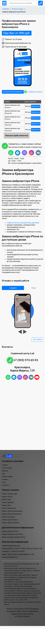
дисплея (35, 223)
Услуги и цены (17, 9)
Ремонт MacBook (8, 502)
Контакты (5, 485)
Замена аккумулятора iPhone (12, 534)
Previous (20, 332)
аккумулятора (25, 223)
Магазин (5, 471)
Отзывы (5, 479)
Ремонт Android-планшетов (11, 514)
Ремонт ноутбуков (8, 517)
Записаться (36, 106)
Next (25, 332)
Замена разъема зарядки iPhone (13, 537)
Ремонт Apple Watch (9, 508)
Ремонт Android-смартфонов (12, 511)
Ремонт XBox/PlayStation (11, 523)
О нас (4, 482)
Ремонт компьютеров (10, 520)
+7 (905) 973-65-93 (34, 92)
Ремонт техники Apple (10, 494)
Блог (3, 474)
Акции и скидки (7, 476)
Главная (5, 9)
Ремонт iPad (6, 499)
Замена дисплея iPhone (10, 531)
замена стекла (13, 223)
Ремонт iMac (6, 505)
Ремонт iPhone (7, 497)
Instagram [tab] (12, 288)
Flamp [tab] (33, 288)
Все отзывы (37, 339)
